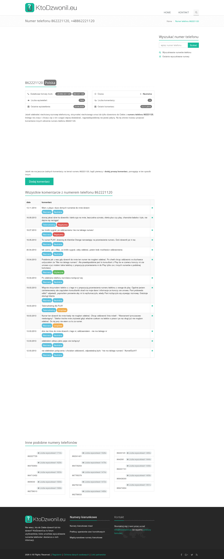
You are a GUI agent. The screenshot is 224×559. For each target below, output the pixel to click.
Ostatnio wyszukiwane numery (175, 56)
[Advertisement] (89, 54)
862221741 (134, 467)
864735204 (89, 464)
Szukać (193, 45)
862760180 (89, 483)
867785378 (89, 474)
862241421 (89, 454)
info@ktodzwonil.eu (123, 529)
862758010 (45, 490)
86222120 (134, 452)
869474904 (134, 486)
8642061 (134, 459)
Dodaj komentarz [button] (39, 181)
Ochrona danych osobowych (76, 554)
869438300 (134, 477)
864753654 (45, 464)
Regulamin (57, 554)
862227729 (45, 454)
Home (167, 12)
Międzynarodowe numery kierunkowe (86, 537)
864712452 (45, 474)
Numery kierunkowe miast (81, 525)
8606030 (45, 481)
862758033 (89, 493)
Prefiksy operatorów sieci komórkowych (87, 531)
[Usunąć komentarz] (152, 207)
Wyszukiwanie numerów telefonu (176, 52)
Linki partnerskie (98, 554)
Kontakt (183, 12)
